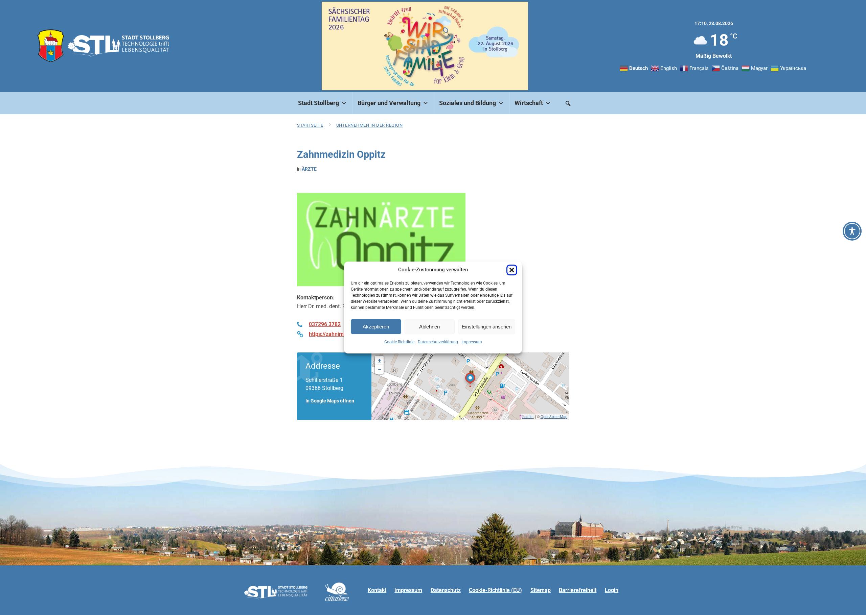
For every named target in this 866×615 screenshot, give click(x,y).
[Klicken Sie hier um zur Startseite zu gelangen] (50, 45)
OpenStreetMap (554, 417)
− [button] (379, 369)
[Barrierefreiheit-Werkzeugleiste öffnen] (852, 231)
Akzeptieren (376, 326)
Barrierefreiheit (577, 590)
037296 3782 (325, 324)
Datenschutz (446, 590)
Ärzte (309, 169)
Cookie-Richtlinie (399, 342)
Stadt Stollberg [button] (318, 102)
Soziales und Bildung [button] (467, 102)
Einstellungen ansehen (486, 326)
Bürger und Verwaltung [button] (389, 102)
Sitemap (540, 590)
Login (611, 590)
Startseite (310, 125)
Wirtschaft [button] (529, 102)
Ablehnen (429, 326)
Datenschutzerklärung (438, 342)
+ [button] (379, 360)
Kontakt (377, 590)
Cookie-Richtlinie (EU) (495, 590)
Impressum (471, 342)
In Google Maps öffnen (329, 400)
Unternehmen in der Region (369, 125)
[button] (511, 270)
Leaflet (528, 417)
